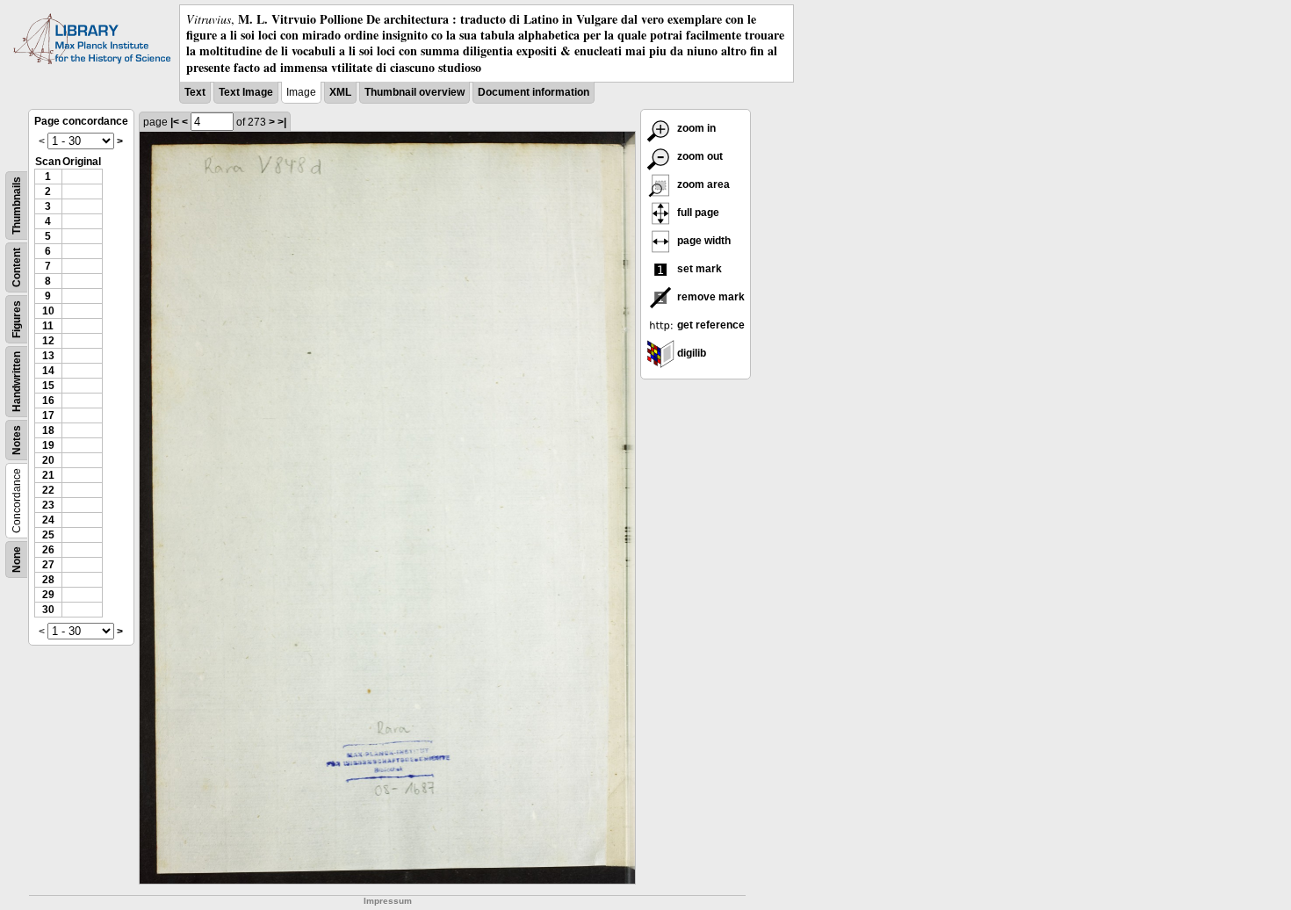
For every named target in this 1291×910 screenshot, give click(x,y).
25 (48, 535)
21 (48, 475)
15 (48, 385)
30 (48, 609)
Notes (17, 440)
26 (48, 550)
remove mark (709, 297)
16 (48, 400)
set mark (698, 269)
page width (702, 241)
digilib (690, 353)
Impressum (388, 901)
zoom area (702, 184)
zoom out (698, 156)
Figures (17, 319)
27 (48, 565)
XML (340, 92)
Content (17, 267)
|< (174, 122)
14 (48, 371)
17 (48, 415)
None (17, 559)
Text (195, 92)
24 (48, 520)
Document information (533, 92)
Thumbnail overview (414, 92)
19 (48, 445)
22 (48, 490)
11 (48, 326)
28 (48, 580)
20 (48, 460)
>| (282, 122)
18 (48, 430)
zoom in (695, 128)
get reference (709, 325)
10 (48, 311)
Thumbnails (17, 206)
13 (48, 356)
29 (48, 595)
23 (48, 505)
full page (696, 212)
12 (48, 341)
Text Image (246, 92)
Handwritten (17, 381)
